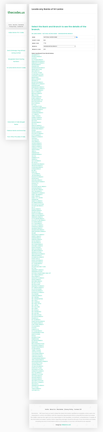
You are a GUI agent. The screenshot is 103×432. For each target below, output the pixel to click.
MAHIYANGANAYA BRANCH (39, 231)
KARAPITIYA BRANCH (37, 201)
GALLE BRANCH (35, 141)
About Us (15, 25)
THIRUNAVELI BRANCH (37, 356)
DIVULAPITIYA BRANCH (37, 133)
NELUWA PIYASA (36, 284)
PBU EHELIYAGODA (36, 315)
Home (10, 25)
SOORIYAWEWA (36, 348)
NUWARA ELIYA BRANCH (38, 292)
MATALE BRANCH (36, 241)
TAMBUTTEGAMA (36, 350)
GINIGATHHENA (36, 149)
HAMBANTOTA (35, 157)
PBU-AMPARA (35, 297)
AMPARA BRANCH (36, 64)
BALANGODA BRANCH (37, 82)
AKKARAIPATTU (36, 55)
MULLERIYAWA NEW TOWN (39, 267)
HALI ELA (34, 156)
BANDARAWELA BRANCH (38, 87)
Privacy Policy (12, 26)
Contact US (20, 26)
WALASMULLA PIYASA (37, 369)
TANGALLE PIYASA (36, 352)
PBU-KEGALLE (35, 310)
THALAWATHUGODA (37, 355)
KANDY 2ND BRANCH (37, 194)
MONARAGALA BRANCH (38, 257)
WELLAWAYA (35, 384)
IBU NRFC (34, 170)
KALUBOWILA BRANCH (37, 190)
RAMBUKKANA (35, 339)
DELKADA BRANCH (36, 122)
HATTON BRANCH (36, 161)
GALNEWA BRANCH (37, 143)
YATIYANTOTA (35, 390)
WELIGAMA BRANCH (37, 376)
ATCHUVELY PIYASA (37, 72)
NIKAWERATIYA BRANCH (38, 286)
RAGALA (34, 336)
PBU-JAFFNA (35, 305)
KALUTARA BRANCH (37, 191)
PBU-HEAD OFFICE (36, 303)
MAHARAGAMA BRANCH (38, 230)
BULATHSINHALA (36, 103)
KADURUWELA (35, 178)
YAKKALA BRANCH (36, 388)
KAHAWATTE (35, 183)
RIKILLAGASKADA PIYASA (38, 344)
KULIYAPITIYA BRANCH (37, 225)
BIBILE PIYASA (35, 95)
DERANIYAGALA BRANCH (38, 127)
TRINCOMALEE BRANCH (38, 360)
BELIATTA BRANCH (36, 92)
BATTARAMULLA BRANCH (38, 88)
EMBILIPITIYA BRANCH (37, 137)
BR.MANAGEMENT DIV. (37, 100)
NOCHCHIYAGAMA (37, 289)
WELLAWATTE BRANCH (38, 382)
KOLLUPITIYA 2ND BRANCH (38, 220)
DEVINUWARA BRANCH (37, 129)
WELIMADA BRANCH (37, 379)
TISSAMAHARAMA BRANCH (38, 358)
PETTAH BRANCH (36, 319)
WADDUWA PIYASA (37, 368)
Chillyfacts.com (66, 425)
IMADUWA (34, 172)
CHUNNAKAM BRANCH (37, 113)
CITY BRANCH (35, 114)
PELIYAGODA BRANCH (37, 316)
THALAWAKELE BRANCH (38, 353)
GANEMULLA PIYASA (37, 148)
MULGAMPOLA (35, 265)
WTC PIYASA (35, 387)
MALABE (34, 233)
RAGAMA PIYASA (36, 337)
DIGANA (34, 130)
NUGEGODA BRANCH (37, 291)
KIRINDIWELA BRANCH (37, 217)
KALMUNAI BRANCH (37, 188)
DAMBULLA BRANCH (37, 117)
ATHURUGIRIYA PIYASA (37, 74)
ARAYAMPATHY (36, 71)
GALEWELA (34, 138)
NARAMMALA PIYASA (37, 271)
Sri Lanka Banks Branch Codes (16, 68)
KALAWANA (34, 185)
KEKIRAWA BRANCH (37, 210)
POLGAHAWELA (36, 326)
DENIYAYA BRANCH (37, 125)
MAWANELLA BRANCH (37, 246)
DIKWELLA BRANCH (36, 132)
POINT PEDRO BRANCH (38, 324)
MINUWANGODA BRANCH (38, 254)
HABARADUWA (35, 153)
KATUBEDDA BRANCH (37, 202)
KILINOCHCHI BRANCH (37, 214)
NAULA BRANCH (36, 276)
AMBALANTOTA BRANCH (38, 63)
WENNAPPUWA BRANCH (38, 385)
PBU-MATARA (35, 313)
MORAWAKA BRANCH (37, 262)
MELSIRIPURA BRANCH (37, 250)
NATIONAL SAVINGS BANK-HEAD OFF (41, 273)
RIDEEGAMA (35, 342)
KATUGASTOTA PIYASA (38, 204)
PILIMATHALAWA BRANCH (38, 321)
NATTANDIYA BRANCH (37, 275)
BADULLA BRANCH (36, 79)
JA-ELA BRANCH (36, 173)
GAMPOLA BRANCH (37, 146)
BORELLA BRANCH (36, 98)
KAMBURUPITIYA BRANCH (38, 193)
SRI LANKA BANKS (36, 33)
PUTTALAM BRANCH (37, 331)
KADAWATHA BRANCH (37, 177)
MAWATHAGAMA (36, 247)
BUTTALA (34, 104)
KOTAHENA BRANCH (37, 222)
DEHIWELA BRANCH (37, 119)
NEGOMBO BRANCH (37, 281)
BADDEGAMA (35, 77)
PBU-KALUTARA (36, 307)
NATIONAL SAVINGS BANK (50, 33)
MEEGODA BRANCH (37, 249)
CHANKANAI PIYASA (37, 106)
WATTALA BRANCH (37, 372)
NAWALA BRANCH (36, 279)
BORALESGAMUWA (36, 96)
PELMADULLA (35, 318)
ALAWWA (34, 58)
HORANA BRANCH (36, 169)
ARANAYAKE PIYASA (37, 69)
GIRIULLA (34, 151)
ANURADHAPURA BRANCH (65, 33)
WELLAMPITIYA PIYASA (37, 380)
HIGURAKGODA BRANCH (38, 164)
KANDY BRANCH (36, 196)
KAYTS (33, 207)
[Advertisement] (16, 41)
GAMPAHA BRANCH (37, 145)
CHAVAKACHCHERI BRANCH (39, 108)
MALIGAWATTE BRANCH (38, 234)
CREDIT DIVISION (36, 116)
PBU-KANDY (35, 308)
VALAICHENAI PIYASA (37, 363)
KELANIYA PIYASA (36, 212)
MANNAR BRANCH (36, 238)
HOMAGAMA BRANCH (37, 167)
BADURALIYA (35, 80)
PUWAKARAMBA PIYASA (38, 332)
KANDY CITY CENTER (37, 198)
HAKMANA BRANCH (37, 154)
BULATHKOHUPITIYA (37, 101)
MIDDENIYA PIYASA (36, 252)
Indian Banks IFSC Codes (16, 32)
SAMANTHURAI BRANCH (38, 347)
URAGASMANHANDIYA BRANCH (40, 361)
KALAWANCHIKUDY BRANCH (39, 186)
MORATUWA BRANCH (37, 260)
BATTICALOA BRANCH (37, 90)
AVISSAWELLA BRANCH (37, 76)
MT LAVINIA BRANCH (37, 263)
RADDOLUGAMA (36, 334)
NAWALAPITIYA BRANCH (38, 278)
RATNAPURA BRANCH (37, 340)
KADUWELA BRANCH (37, 180)
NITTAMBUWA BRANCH (38, 287)
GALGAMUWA (35, 140)
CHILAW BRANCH (36, 111)
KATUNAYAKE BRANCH (37, 206)
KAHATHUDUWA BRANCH (38, 182)
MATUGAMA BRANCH (37, 244)
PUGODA (34, 328)
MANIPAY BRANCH (36, 236)
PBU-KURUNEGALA (36, 311)
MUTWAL (34, 268)
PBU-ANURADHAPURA (37, 299)
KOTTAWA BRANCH (37, 223)
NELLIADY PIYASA (36, 283)
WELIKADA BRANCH (37, 377)
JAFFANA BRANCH (36, 175)
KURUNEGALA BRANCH (37, 226)
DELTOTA (34, 124)
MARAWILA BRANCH (37, 239)
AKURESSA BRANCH (37, 56)
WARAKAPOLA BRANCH (38, 371)
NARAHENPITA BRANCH (37, 270)
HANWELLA (34, 159)
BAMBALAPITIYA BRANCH (38, 84)
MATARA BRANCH (36, 242)
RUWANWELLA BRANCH (38, 345)
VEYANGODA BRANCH (37, 366)
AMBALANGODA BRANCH (38, 61)
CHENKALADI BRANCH (37, 109)
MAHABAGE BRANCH (37, 228)
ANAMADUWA (35, 66)
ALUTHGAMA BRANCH (37, 60)
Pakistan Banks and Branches (16, 130)
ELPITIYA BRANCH (36, 135)
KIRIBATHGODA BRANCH (38, 215)
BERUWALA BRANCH (37, 93)
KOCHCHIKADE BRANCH (38, 218)
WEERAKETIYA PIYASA (37, 374)
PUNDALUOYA (35, 329)
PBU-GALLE (34, 300)
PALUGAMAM (35, 294)
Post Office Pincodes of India (16, 137)
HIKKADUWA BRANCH (37, 165)
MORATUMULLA (36, 259)
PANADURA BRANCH (37, 295)
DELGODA (34, 121)
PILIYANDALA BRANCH (37, 323)
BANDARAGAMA (36, 85)
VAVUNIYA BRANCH (37, 364)
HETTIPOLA (34, 162)
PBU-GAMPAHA (36, 302)
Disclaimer (21, 25)
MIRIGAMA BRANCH (37, 255)
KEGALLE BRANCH (36, 209)
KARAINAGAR (35, 199)
